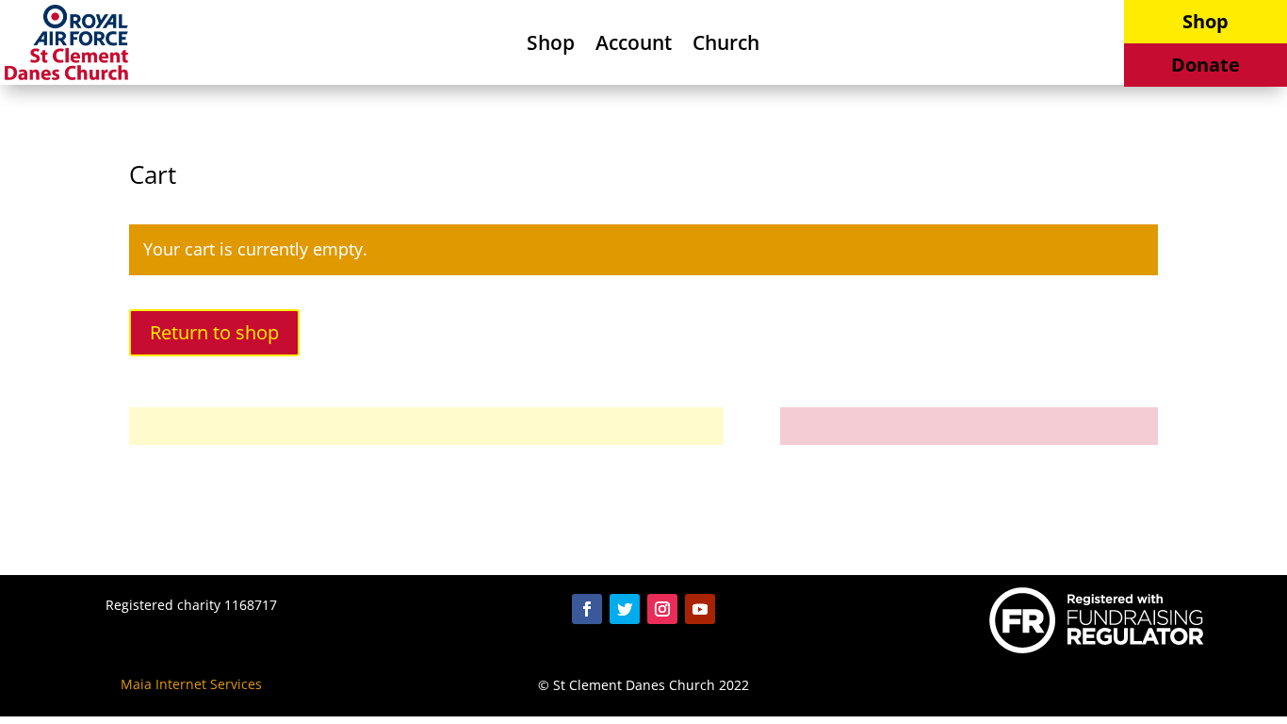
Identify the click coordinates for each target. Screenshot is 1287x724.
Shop (551, 46)
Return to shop (214, 332)
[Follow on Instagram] (662, 609)
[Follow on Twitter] (625, 609)
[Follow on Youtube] (700, 609)
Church (725, 46)
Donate (1205, 64)
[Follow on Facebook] (587, 609)
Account (633, 46)
